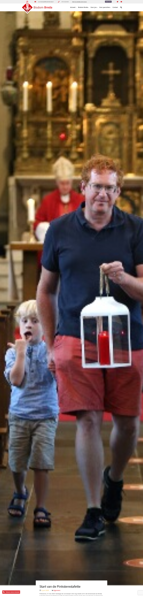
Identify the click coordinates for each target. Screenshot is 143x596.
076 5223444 (65, 1)
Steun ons (108, 1)
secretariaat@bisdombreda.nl (45, 1)
